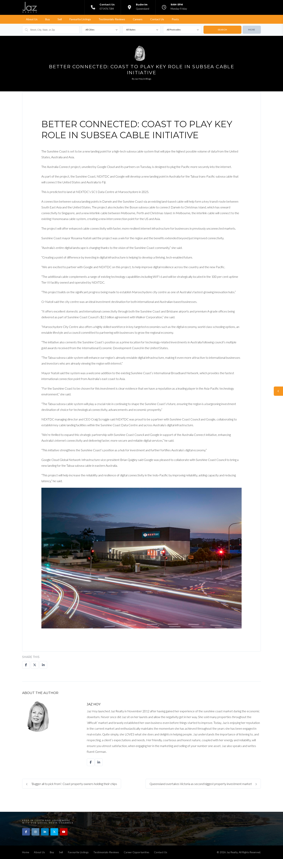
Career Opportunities (136, 852)
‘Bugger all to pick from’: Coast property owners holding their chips (74, 784)
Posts (175, 19)
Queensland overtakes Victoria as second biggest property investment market (201, 784)
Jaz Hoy (139, 78)
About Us (32, 19)
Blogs (148, 78)
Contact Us (157, 19)
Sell (60, 19)
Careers (137, 19)
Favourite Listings (80, 19)
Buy (47, 19)
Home (25, 852)
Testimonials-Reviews (112, 19)
